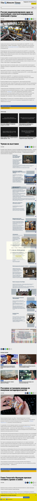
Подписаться (18, 257)
